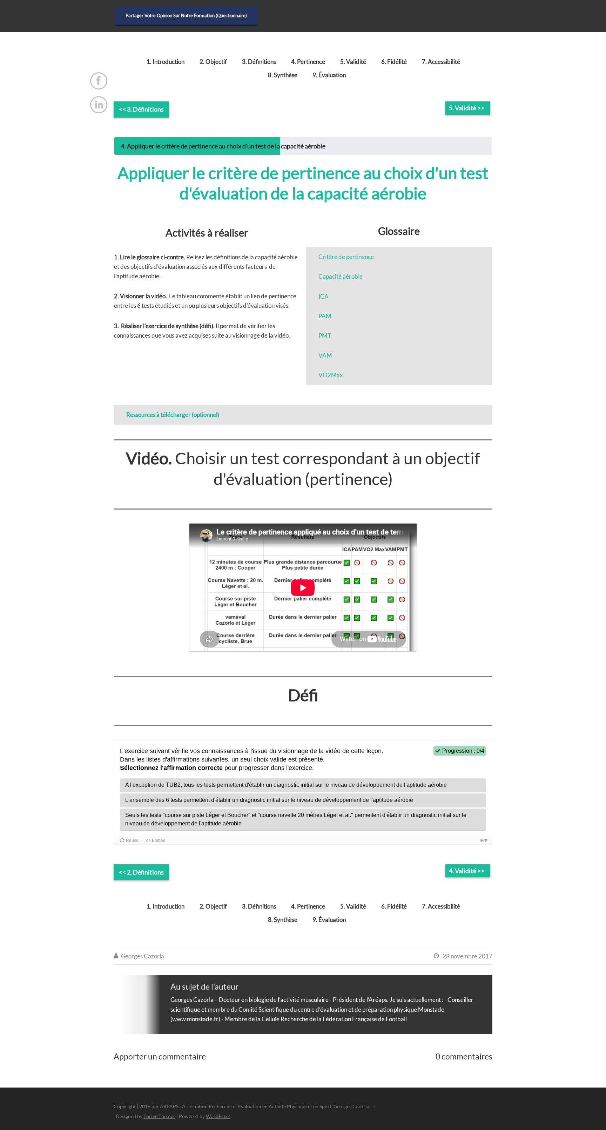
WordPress (218, 1116)
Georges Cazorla (142, 956)
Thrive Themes (159, 1116)
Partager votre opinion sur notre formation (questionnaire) (186, 15)
